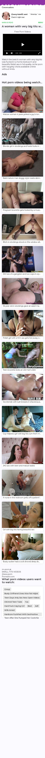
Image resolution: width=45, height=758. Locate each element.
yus (26, 602)
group (7, 589)
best (30, 606)
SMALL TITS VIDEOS (11, 572)
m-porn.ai (6, 569)
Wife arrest (9, 610)
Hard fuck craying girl (14, 606)
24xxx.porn (7, 574)
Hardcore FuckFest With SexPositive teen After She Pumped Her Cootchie (21, 614)
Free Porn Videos (22, 31)
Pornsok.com (8, 576)
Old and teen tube (13, 602)
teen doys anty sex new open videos (22, 598)
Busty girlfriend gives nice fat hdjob (21, 593)
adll (36, 606)
